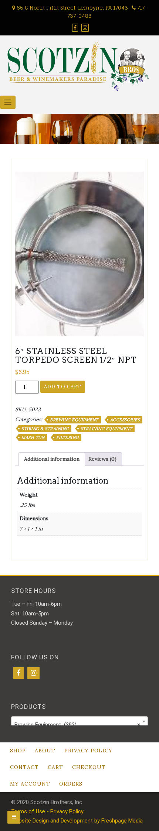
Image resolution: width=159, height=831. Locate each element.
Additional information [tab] (52, 459)
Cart (55, 767)
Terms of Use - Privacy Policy (47, 811)
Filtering (67, 437)
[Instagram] (33, 673)
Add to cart (62, 387)
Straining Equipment (106, 428)
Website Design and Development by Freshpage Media (77, 820)
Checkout (89, 767)
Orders (70, 783)
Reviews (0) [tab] (102, 459)
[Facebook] (18, 673)
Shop (18, 750)
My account (30, 783)
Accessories (125, 419)
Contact (24, 767)
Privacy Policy (88, 750)
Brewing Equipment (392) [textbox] (77, 724)
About (45, 750)
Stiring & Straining (45, 428)
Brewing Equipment (74, 419)
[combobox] (79, 721)
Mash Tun (32, 437)
